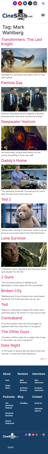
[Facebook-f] (36, 434)
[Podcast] (15, 3)
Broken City (11, 290)
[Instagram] (30, 3)
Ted (4, 304)
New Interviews (39, 381)
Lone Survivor (13, 238)
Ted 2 (6, 199)
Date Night (10, 345)
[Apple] (29, 434)
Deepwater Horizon (18, 121)
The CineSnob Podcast (9, 405)
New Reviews (23, 381)
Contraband (11, 318)
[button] (43, 3)
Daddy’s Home (14, 160)
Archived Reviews (23, 389)
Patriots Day (12, 82)
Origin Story (7, 387)
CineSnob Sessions (9, 414)
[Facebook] (25, 3)
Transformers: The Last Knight (21, 41)
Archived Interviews (39, 389)
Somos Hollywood (9, 422)
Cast (7, 380)
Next (43, 359)
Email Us (38, 403)
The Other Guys (15, 331)
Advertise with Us (39, 409)
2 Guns (7, 277)
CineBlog (23, 403)
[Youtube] (20, 3)
